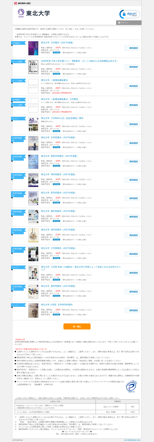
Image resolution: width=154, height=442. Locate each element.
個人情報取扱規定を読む (132, 440)
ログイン (124, 23)
